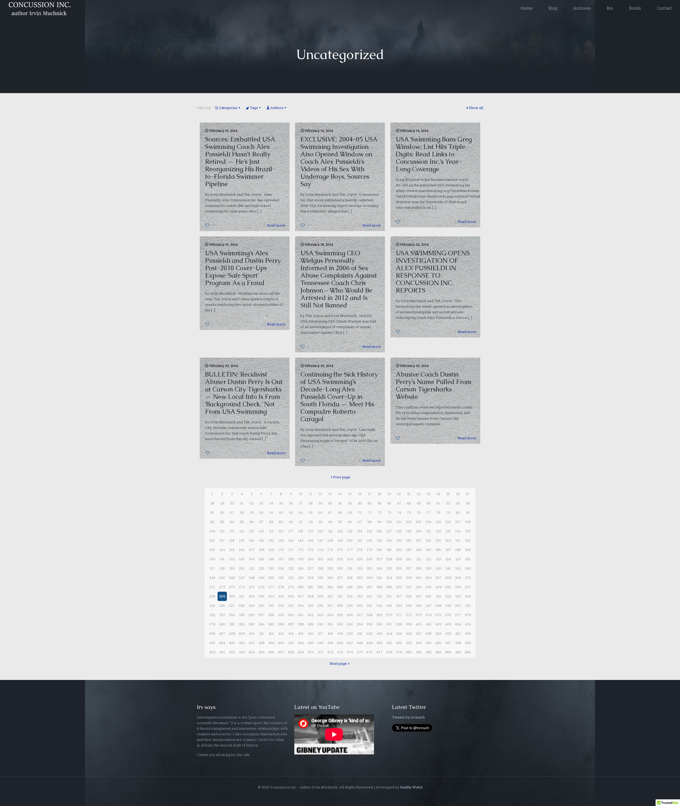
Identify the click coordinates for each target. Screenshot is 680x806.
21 (408, 493)
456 (438, 642)
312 (349, 596)
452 (399, 642)
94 (330, 521)
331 (271, 605)
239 (428, 568)
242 (458, 568)
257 (340, 577)
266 (429, 577)
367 (360, 614)
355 (242, 614)
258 (350, 577)
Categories (228, 107)
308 (311, 596)
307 (301, 596)
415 (300, 633)
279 (291, 586)
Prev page (341, 477)
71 (369, 512)
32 (251, 503)
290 (399, 586)
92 (311, 521)
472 (330, 652)
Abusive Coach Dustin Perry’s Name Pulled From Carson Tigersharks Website (433, 385)
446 (340, 642)
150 (349, 540)
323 (458, 596)
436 (242, 642)
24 (438, 493)
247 (242, 577)
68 (340, 512)
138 (232, 540)
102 (408, 521)
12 (320, 493)
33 (261, 503)
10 (301, 493)
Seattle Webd (411, 787)
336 (320, 605)
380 (222, 624)
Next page (338, 663)
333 (291, 605)
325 (212, 605)
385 (271, 624)
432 (468, 633)
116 (281, 531)
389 (311, 624)
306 (291, 596)
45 (379, 503)
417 (320, 633)
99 (379, 521)
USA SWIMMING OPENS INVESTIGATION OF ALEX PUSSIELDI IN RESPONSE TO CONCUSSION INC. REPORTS (433, 271)
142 (271, 540)
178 (360, 549)
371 (399, 614)
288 (379, 586)
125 (369, 531)
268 (448, 577)
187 (448, 549)
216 (467, 559)
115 (271, 531)
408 (232, 633)
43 (360, 503)
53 (458, 503)
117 (290, 531)
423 (379, 633)
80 (458, 512)
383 (251, 624)
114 (261, 531)
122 (340, 531)
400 (418, 624)
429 (438, 633)
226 (301, 568)
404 (458, 624)
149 (340, 540)
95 (340, 521)
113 (251, 531)
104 (428, 521)
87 (261, 521)
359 (281, 614)
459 (468, 642)
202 (330, 559)
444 (320, 642)
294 (438, 586)
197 (281, 559)
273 (232, 586)
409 (242, 633)
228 (320, 568)
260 (370, 577)
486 (468, 652)
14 (340, 493)
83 (222, 521)
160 (448, 540)
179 (369, 549)
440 (281, 642)
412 (271, 633)
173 (310, 549)
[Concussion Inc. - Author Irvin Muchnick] (38, 8)
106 (448, 521)
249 (261, 577)
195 (261, 559)
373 (419, 614)
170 (281, 549)
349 (448, 605)
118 (300, 531)
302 (251, 596)
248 (252, 577)
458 (458, 642)
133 (448, 531)
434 (222, 642)
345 (409, 605)
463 (242, 652)
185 (428, 549)
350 (458, 605)
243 (468, 568)
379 (212, 624)
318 (408, 596)
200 (311, 559)
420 (350, 633)
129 (408, 531)
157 (418, 540)
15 (349, 493)
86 (251, 521)
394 (360, 624)
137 (222, 540)
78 (438, 512)
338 (340, 605)
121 (330, 531)
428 (429, 633)
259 (360, 577)
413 (281, 633)
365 (340, 614)
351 (467, 605)
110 (222, 531)
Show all (476, 107)
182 (399, 549)
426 (409, 633)
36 (291, 503)
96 (350, 521)
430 (448, 633)
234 (379, 568)
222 (261, 568)
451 (389, 642)
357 (261, 614)
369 (379, 614)
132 (438, 531)
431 (458, 633)
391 (330, 624)
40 (330, 503)
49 (418, 503)
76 (418, 512)
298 (212, 596)
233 (369, 568)
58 (242, 512)
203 (340, 559)
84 (232, 521)
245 (222, 577)
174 (320, 549)
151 (360, 540)
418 (330, 633)
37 (301, 503)
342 (379, 605)
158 (428, 540)
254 (310, 577)
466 (271, 652)
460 (212, 652)
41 (340, 503)
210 (408, 559)
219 (232, 568)
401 (428, 624)
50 (429, 503)
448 (359, 642)
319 (418, 596)
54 (468, 503)
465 (261, 652)
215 (458, 559)
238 (419, 568)
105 (438, 521)
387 (291, 624)
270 (468, 577)
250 (271, 577)
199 (301, 559)
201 (320, 559)
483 (438, 652)
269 (458, 577)
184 (419, 549)
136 (212, 540)
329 (251, 605)
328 (242, 605)
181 (389, 549)
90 (291, 521)
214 (448, 559)
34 (271, 503)
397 (389, 624)
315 (379, 596)
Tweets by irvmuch (408, 717)
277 (271, 586)
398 (399, 624)
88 (271, 521)
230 (340, 568)
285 (350, 586)
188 (458, 549)
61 (271, 512)
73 (389, 512)
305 (281, 596)
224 (281, 568)
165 (232, 549)
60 (261, 512)
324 (468, 596)
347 (429, 605)
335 (310, 605)
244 (212, 577)
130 (418, 531)
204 (350, 559)
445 (330, 642)
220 (242, 568)
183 (408, 549)
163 (212, 549)
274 (242, 586)
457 (448, 642)
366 (350, 614)
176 (340, 549)
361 (300, 614)
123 (349, 531)
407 (222, 633)
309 (320, 596)
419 (340, 633)
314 (369, 596)
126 (379, 531)
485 (458, 652)
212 (428, 559)
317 (399, 596)
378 (468, 614)
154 (389, 540)
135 (467, 531)
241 (448, 568)
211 (418, 559)
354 (232, 614)
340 (360, 605)
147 (320, 540)
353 (222, 614)
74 (399, 512)
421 (359, 633)
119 (310, 531)
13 (330, 493)
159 (438, 540)
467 (281, 652)
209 (399, 559)
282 (320, 586)
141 (261, 540)
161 (458, 540)
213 (438, 559)
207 (379, 559)
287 (370, 586)
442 (301, 642)
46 (389, 503)
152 (369, 540)
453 (409, 642)
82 (212, 521)
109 (212, 531)
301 (241, 596)
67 (330, 512)
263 (399, 577)
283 (330, 586)
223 (271, 568)
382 (242, 624)
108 (468, 521)
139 (241, 540)
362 (310, 614)
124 (359, 531)
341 (369, 605)
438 (261, 642)
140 (251, 540)
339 (350, 605)
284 (340, 586)
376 (448, 614)
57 (232, 512)
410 (251, 633)
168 (261, 549)
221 (251, 568)
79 (448, 512)
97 (360, 521)
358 (271, 614)
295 (448, 586)
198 (291, 559)
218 (222, 568)
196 (271, 559)
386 (281, 624)
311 (340, 596)
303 (261, 596)
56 (222, 512)
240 (438, 568)
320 (428, 596)
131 (428, 531)
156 (408, 540)
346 (419, 605)
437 (252, 642)
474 (350, 652)
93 (320, 521)
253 (301, 577)
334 (301, 605)
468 (291, 652)
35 (281, 503)
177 (350, 549)
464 (251, 652)
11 (310, 493)
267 (438, 577)
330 (261, 605)
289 (389, 586)
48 (409, 503)
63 (291, 512)
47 (399, 503)
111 (232, 531)
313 (359, 596)
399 (409, 624)
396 (379, 624)
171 (290, 549)
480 (409, 652)
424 (389, 633)
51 (438, 503)
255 (320, 577)
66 (320, 512)
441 (291, 642)
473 (340, 652)
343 (389, 605)
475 (360, 652)
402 (438, 624)
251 (281, 577)
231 (349, 568)
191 (222, 559)
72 (379, 512)
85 (242, 521)
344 (399, 605)
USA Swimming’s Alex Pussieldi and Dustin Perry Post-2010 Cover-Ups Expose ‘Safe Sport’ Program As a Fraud (243, 268)
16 (360, 493)
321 (438, 596)
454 (419, 642)
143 (281, 540)
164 (222, 549)
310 (330, 596)
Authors (277, 107)
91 (301, 521)
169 (271, 549)
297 (468, 586)
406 (212, 633)
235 (389, 568)
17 (369, 493)
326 (222, 605)
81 (468, 512)
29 (222, 503)
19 (389, 493)
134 (458, 531)
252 (291, 577)
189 (468, 549)
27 (468, 493)
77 (428, 512)
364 (330, 614)
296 (458, 586)
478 (389, 652)
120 (320, 531)
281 (310, 586)
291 (408, 586)
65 (311, 512)
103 (418, 521)
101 (399, 521)
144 (291, 540)
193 (241, 559)
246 (232, 577)
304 (271, 596)
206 (370, 559)
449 (369, 642)
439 (271, 642)
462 (232, 652)
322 (448, 596)
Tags (254, 107)
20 (399, 493)
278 (281, 586)
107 (458, 521)
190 (212, 559)
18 (379, 493)
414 (291, 633)
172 (300, 549)
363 (320, 614)
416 (310, 633)
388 (301, 624)
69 (350, 512)
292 (419, 586)
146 (310, 540)
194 (251, 559)
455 (428, 642)
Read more (276, 225)
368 (370, 614)
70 (360, 512)
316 (389, 596)
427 (419, 633)
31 (241, 503)
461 (222, 652)
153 (379, 540)
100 (389, 521)
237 (409, 568)
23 (428, 493)
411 (261, 633)
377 (458, 614)
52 (448, 503)
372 (409, 614)
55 (212, 512)
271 (212, 586)
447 (350, 642)
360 (291, 614)
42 (350, 503)
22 (418, 493)
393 (350, 624)
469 (301, 652)
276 (261, 586)
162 (467, 540)
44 (369, 503)
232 (360, 568)
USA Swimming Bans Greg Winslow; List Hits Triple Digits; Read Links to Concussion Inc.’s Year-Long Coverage (434, 154)
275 (251, 586)
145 (300, 540)
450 (379, 642)
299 (222, 596)
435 (232, 642)
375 (438, 614)
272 (222, 586)
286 (360, 586)
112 (242, 531)
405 (468, 624)
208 (389, 559)
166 (242, 549)
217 (212, 568)
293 (428, 586)
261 (379, 577)
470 (310, 652)
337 (330, 605)
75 (409, 512)
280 (301, 586)
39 (320, 503)
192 (232, 559)
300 (232, 596)
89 (281, 521)
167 (251, 549)
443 (311, 642)
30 (232, 503)
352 (212, 614)
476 (369, 652)
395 (369, 624)
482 (429, 652)
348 (438, 605)
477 (379, 652)
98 (369, 521)
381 (232, 624)
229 (330, 568)
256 (330, 577)
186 (438, 549)
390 (320, 624)
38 (311, 503)
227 (310, 568)
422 (369, 633)
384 (261, 624)
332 (281, 605)
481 (419, 652)
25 (448, 493)
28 (212, 503)
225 (291, 568)
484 (448, 652)
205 (360, 559)
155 (399, 540)
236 (399, 568)
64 (301, 512)
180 (379, 549)
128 (399, 531)
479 (399, 652)
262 (389, 577)
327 (232, 605)
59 (252, 512)
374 (429, 614)
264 (409, 577)
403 (448, 624)
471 (320, 652)
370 (389, 614)
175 (330, 549)
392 (340, 624)
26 (458, 493)
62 (281, 512)
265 (419, 577)
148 (330, 540)
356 (251, 614)
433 (212, 642)
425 (399, 633)
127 (389, 531)
